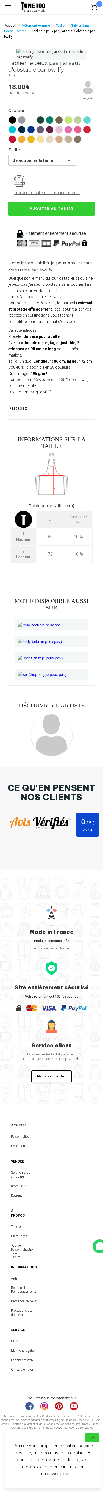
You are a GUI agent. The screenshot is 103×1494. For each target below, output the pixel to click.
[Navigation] (8, 7)
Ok (92, 1437)
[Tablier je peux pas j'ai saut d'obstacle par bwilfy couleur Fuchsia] (68, 130)
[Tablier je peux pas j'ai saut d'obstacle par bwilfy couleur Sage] (59, 120)
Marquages (16, 1236)
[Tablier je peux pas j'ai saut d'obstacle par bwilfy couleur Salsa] (87, 130)
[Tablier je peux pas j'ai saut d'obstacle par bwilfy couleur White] (31, 120)
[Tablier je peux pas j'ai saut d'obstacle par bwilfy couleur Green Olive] (78, 139)
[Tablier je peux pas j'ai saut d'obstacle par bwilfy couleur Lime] (68, 120)
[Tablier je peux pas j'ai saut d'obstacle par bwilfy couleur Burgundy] (50, 130)
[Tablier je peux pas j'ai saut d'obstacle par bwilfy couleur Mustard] (31, 139)
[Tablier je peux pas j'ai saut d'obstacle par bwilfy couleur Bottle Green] (40, 120)
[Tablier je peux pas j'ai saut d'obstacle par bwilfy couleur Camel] (59, 139)
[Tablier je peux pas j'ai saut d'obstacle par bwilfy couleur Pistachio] (78, 120)
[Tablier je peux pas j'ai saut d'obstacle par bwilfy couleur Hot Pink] (78, 130)
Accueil (10, 26)
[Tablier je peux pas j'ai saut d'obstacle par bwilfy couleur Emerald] (50, 120)
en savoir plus (54, 1473)
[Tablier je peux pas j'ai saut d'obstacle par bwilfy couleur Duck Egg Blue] (87, 120)
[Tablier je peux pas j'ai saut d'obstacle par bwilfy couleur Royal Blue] (31, 130)
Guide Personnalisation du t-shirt (16, 1251)
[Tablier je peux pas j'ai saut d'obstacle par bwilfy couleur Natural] (50, 139)
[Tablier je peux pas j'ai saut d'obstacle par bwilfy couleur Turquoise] (12, 130)
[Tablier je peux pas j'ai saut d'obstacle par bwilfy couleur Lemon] (40, 139)
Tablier (61, 26)
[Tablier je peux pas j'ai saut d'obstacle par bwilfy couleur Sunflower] (22, 139)
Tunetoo (16, 1227)
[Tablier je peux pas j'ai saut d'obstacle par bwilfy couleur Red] (12, 139)
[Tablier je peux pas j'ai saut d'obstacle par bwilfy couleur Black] (12, 120)
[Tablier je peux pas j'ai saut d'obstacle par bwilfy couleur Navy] (22, 130)
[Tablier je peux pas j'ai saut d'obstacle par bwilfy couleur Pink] (59, 130)
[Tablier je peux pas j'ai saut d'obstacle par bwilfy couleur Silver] (22, 120)
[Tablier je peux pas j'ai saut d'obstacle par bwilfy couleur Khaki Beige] (68, 139)
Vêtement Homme (36, 26)
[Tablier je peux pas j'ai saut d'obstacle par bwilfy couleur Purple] (40, 130)
